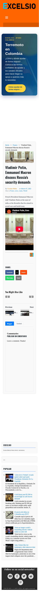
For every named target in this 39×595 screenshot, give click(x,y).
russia (20, 191)
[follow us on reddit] (30, 576)
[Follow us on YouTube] (10, 576)
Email (18, 278)
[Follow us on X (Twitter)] (24, 576)
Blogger (9, 324)
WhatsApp (10, 278)
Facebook (10, 272)
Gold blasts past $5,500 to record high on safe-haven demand (23, 497)
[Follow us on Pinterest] (20, 582)
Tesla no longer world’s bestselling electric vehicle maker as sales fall (23, 530)
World (25, 191)
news (16, 191)
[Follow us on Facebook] (17, 576)
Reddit (23, 272)
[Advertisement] (19, 118)
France (12, 191)
